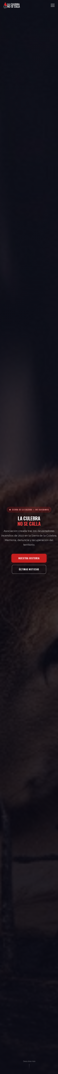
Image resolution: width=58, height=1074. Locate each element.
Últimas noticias (29, 569)
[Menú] (53, 5)
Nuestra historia (28, 558)
